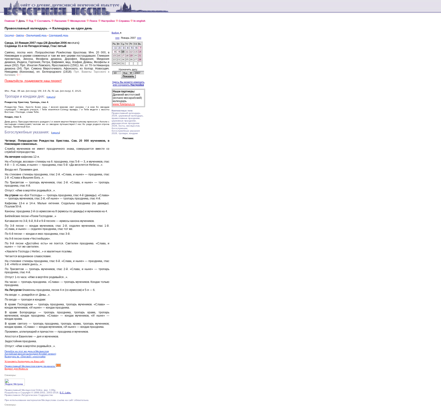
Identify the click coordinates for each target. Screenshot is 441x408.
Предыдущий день (36, 35)
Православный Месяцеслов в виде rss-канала (30, 366)
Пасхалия (60, 20)
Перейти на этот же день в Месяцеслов (27, 351)
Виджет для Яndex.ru (16, 368)
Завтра (20, 35)
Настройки (108, 20)
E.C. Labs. (65, 392)
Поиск (93, 20)
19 (131, 55)
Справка (124, 20)
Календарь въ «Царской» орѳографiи (25, 356)
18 (127, 55)
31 (123, 63)
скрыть (51, 97)
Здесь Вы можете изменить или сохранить (128, 83)
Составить (44, 20)
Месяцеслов (78, 20)
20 (135, 55)
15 (114, 55)
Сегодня (9, 35)
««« (117, 37)
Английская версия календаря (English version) (30, 354)
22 (114, 59)
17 (123, 55)
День (22, 20)
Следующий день (58, 35)
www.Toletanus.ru (124, 104)
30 (118, 63)
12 (131, 51)
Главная (10, 20)
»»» (139, 37)
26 (131, 59)
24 (123, 59)
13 (135, 51)
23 (118, 59)
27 (135, 59)
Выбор (116, 32)
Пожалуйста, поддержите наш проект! (33, 81)
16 (118, 55)
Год (31, 20)
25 (127, 59)
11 (127, 51)
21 (140, 55)
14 (140, 51)
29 (114, 63)
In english (139, 20)
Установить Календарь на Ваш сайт (25, 361)
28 (140, 59)
